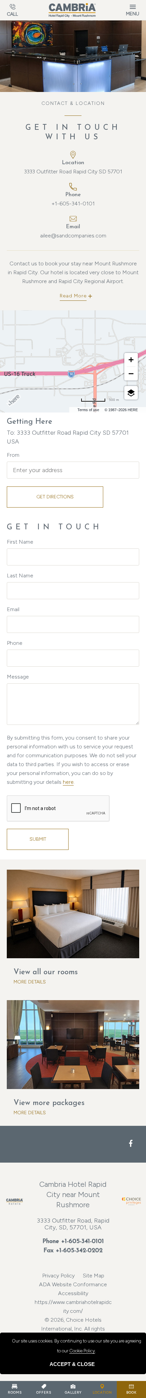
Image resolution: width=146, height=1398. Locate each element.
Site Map (93, 1275)
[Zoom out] (131, 373)
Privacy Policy (58, 1275)
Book (131, 1392)
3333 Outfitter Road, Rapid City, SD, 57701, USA (73, 1224)
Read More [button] (73, 296)
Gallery (73, 1392)
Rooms (15, 1392)
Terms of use (88, 410)
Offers (43, 1392)
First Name (20, 542)
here (68, 782)
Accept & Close (72, 1364)
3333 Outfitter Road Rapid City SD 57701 (73, 171)
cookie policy (82, 1350)
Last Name (20, 575)
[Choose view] (131, 393)
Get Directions (55, 497)
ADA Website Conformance (73, 1284)
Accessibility (73, 1293)
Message (18, 676)
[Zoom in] (131, 360)
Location (102, 1392)
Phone (14, 643)
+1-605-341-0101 (73, 203)
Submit (38, 839)
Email (13, 609)
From (13, 455)
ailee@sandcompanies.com (73, 235)
